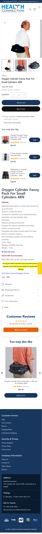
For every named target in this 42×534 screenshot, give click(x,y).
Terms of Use (6, 449)
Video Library (6, 466)
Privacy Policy (6, 446)
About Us (5, 459)
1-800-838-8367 (11, 507)
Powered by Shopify (29, 529)
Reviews (4, 469)
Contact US (5, 463)
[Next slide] (40, 373)
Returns (4, 426)
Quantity (5, 94)
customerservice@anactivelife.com (17, 510)
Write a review (21, 330)
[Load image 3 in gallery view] (34, 65)
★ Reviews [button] (40, 268)
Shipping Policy (7, 429)
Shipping (4, 90)
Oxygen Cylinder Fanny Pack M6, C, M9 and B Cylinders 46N (19, 137)
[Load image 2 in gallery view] (21, 65)
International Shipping (9, 433)
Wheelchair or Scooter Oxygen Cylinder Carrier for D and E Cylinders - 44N (18, 172)
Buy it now (21, 109)
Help (3, 419)
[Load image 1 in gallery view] (8, 65)
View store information (12, 122)
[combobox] (30, 9)
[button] (39, 7)
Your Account (6, 423)
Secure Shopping (7, 443)
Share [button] (6, 307)
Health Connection (17, 529)
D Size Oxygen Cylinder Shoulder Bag (19, 154)
